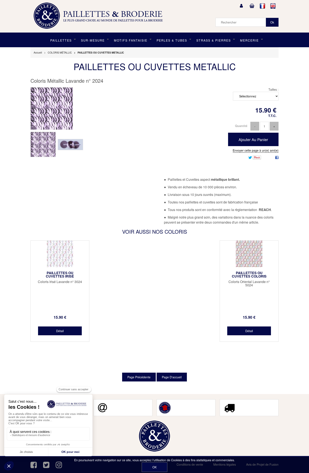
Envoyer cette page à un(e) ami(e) (256, 150)
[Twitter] (250, 157)
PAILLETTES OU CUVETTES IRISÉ (60, 274)
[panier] (252, 5)
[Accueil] (99, 15)
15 (60, 317)
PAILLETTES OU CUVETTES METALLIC (155, 66)
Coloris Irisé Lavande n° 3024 (60, 281)
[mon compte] (241, 5)
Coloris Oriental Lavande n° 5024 (249, 283)
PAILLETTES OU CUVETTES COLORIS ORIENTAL (249, 276)
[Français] (262, 6)
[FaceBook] (277, 157)
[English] (273, 6)
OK (154, 467)
